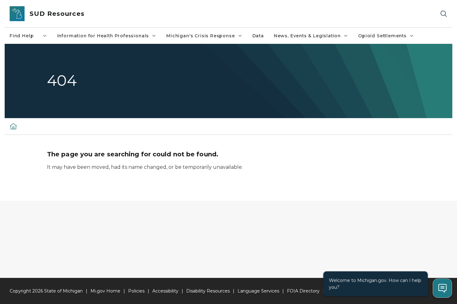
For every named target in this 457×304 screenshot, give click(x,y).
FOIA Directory (303, 291)
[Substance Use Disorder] (13, 126)
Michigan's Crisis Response (200, 36)
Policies (136, 291)
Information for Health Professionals (103, 36)
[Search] (443, 14)
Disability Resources (208, 291)
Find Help (25, 36)
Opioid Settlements (382, 36)
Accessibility (165, 291)
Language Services (258, 291)
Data (258, 36)
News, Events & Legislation (307, 36)
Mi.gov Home (105, 291)
